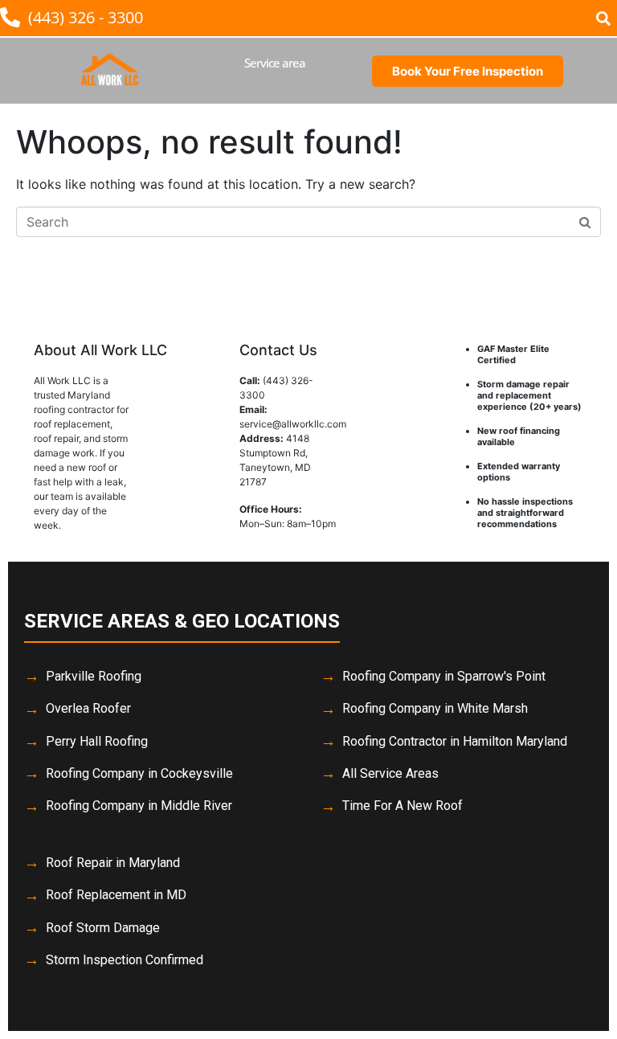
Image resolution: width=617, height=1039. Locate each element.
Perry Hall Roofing (97, 741)
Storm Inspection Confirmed (124, 959)
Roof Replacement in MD (116, 894)
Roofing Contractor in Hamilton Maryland (454, 741)
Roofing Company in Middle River (139, 805)
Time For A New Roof (402, 805)
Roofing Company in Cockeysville (139, 773)
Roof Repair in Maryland (113, 862)
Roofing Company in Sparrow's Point (443, 676)
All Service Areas (390, 773)
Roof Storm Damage (103, 927)
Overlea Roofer (88, 708)
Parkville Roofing (93, 676)
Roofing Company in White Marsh (435, 708)
